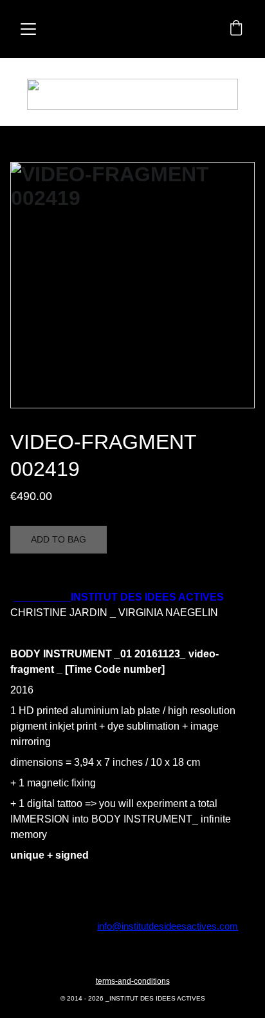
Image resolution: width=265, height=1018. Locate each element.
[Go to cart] (236, 29)
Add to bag (58, 539)
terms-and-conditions (133, 981)
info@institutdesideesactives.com (167, 926)
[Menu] (28, 29)
